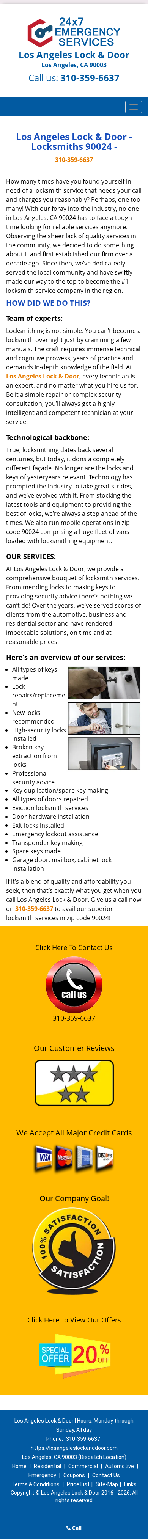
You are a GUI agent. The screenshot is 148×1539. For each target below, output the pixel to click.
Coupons (74, 1475)
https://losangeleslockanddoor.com (74, 1448)
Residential (47, 1466)
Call (76, 1527)
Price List (78, 1484)
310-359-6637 (90, 77)
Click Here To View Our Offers (74, 1319)
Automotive (119, 1466)
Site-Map (107, 1484)
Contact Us (106, 1475)
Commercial (83, 1466)
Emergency (42, 1475)
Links (130, 1484)
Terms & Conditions (35, 1484)
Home (19, 1466)
